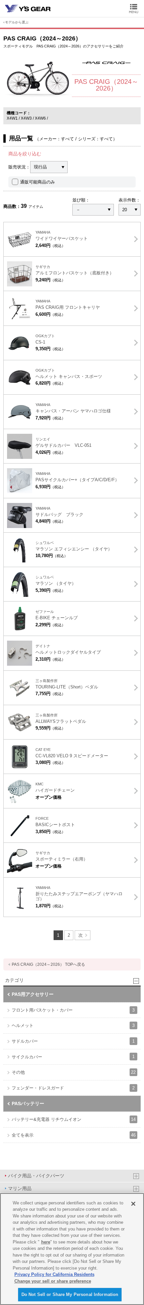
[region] (72, 1249)
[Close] (133, 1203)
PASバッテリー (28, 1103)
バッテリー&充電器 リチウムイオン (74, 1119)
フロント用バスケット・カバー (73, 1010)
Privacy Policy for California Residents (54, 1274)
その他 (74, 1072)
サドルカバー (73, 1041)
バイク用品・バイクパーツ (36, 1175)
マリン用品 (19, 1188)
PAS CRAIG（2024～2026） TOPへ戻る (48, 964)
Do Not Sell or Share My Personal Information (70, 1294)
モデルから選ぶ (16, 22)
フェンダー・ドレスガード (73, 1087)
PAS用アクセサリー (33, 994)
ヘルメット (73, 1025)
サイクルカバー (73, 1056)
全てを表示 (74, 1135)
